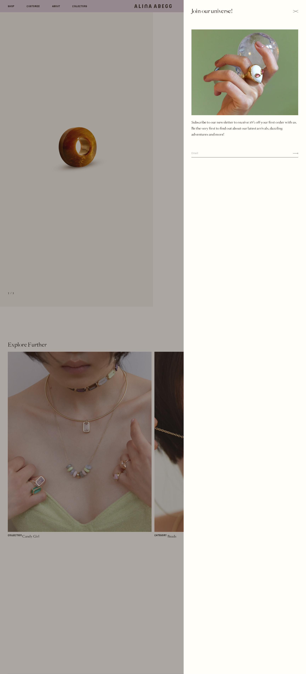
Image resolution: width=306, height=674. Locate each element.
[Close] (295, 11)
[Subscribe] (295, 153)
